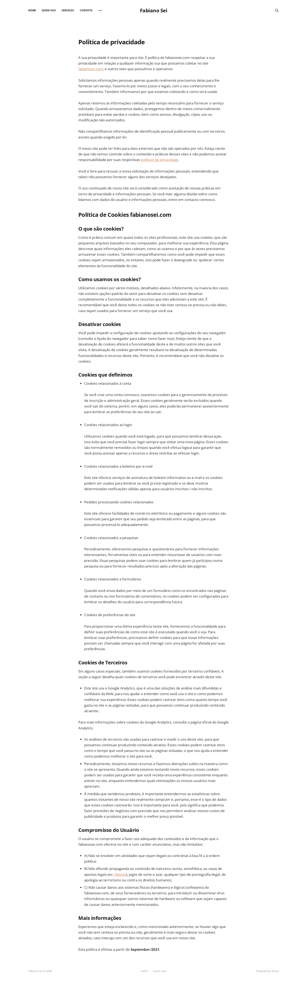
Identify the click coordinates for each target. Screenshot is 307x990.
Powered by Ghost (267, 971)
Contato (86, 10)
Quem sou (49, 10)
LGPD (144, 971)
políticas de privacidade (159, 159)
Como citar (160, 971)
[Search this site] (277, 10)
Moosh (120, 874)
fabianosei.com (90, 68)
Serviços (68, 10)
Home (32, 10)
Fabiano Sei (153, 10)
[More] (100, 10)
